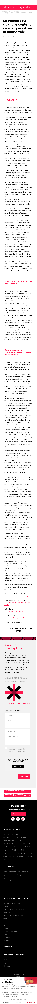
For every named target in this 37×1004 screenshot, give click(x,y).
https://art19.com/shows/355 (13, 611)
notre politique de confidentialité (19, 681)
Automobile (6, 937)
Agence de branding (9, 872)
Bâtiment (6, 940)
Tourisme (6, 906)
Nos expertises (8, 866)
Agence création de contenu (12, 878)
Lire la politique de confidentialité (9, 996)
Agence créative (23, 872)
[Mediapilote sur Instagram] (18, 819)
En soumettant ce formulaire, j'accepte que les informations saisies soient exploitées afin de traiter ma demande (18, 749)
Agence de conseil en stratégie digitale (15, 875)
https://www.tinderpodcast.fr (14, 618)
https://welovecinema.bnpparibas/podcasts (19, 596)
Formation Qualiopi (9, 881)
